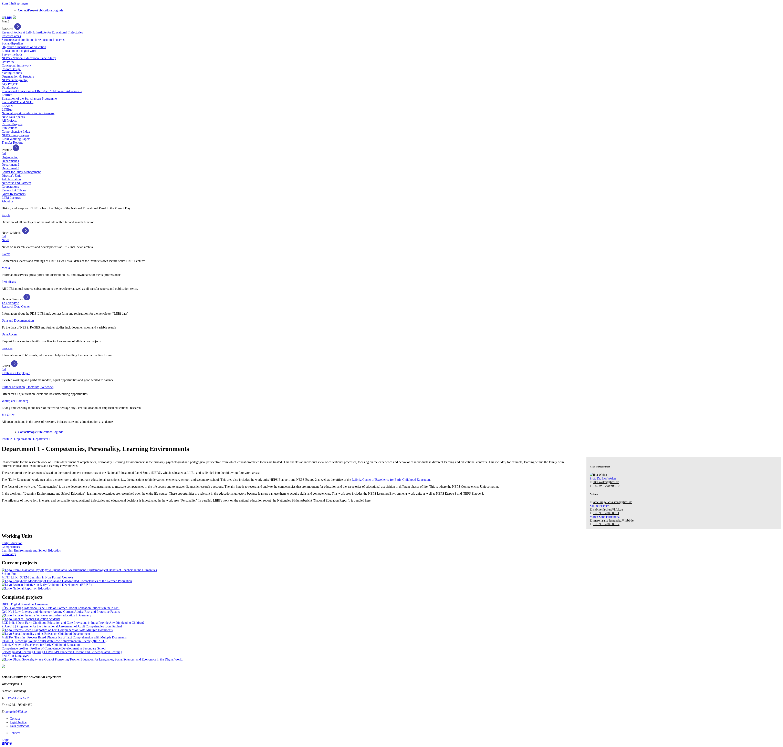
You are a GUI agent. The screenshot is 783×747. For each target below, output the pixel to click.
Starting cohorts (12, 72)
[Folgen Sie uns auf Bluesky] (7, 743)
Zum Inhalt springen (15, 3)
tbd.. (4, 236)
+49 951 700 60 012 (606, 524)
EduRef (7, 95)
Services (7, 348)
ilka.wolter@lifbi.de (606, 482)
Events (6, 254)
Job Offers (8, 414)
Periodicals (9, 281)
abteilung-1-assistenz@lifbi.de (612, 502)
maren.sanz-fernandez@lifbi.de (613, 520)
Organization (10, 157)
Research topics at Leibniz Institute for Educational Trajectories (42, 32)
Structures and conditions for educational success (33, 39)
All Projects (9, 120)
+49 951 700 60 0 (17, 697)
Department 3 (10, 168)
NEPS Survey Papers (15, 135)
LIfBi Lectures (11, 197)
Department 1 (10, 161)
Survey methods (12, 54)
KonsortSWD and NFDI (17, 102)
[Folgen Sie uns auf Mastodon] (10, 743)
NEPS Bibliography (15, 80)
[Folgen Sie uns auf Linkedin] (3, 743)
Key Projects (10, 83)
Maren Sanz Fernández (604, 516)
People (32, 10)
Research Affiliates (14, 190)
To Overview (10, 303)
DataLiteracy (10, 87)
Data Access (10, 334)
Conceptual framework (16, 65)
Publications (44, 10)
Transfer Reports (12, 142)
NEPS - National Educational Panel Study (29, 58)
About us (7, 201)
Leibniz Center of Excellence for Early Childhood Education (390, 479)
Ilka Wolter (603, 478)
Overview (8, 61)
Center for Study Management (21, 172)
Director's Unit (11, 175)
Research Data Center (16, 306)
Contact (23, 10)
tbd (4, 153)
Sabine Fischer (599, 505)
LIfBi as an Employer (16, 373)
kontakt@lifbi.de (16, 711)
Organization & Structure (18, 76)
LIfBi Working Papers (16, 139)
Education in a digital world (19, 50)
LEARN (7, 106)
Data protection (20, 726)
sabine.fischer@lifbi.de (608, 509)
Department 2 (10, 164)
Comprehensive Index (16, 131)
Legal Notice (18, 722)
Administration (11, 179)
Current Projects (12, 124)
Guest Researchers (13, 194)
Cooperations (10, 186)
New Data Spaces (13, 117)
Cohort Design (11, 69)
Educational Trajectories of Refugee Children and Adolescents (42, 91)
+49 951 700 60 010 (606, 485)
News (5, 240)
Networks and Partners (16, 183)
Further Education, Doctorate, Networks (27, 387)
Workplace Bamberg (15, 401)
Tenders (15, 733)
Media (6, 268)
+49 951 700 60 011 (606, 513)
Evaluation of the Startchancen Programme (29, 98)
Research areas (11, 36)
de (61, 10)
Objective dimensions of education (24, 47)
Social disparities (12, 43)
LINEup (7, 109)
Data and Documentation (18, 320)
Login (56, 10)
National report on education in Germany (28, 113)
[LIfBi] (7, 17)
